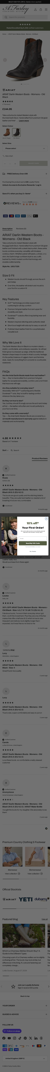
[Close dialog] (46, 518)
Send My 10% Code (33, 543)
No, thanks (33, 551)
